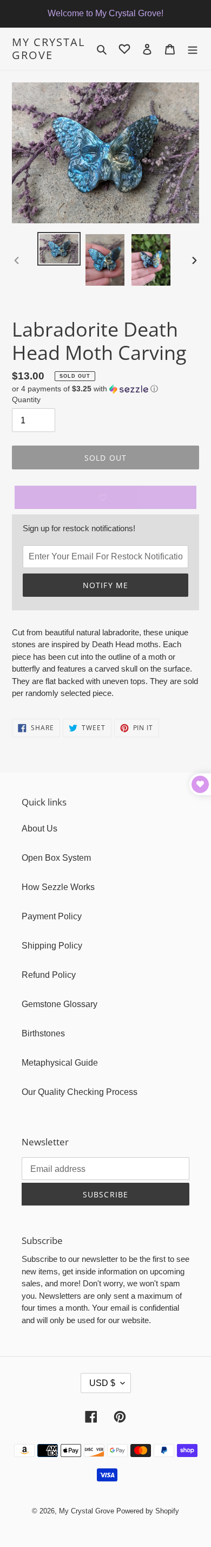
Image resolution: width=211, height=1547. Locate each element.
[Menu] (192, 49)
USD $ (102, 1383)
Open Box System (56, 857)
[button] (85, 389)
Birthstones (43, 1033)
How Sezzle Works (58, 887)
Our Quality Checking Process (79, 1092)
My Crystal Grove (48, 49)
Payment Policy (52, 916)
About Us (39, 828)
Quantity (26, 399)
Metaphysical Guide (60, 1062)
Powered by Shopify (147, 1511)
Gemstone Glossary (59, 1004)
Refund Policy (49, 974)
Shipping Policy (52, 945)
